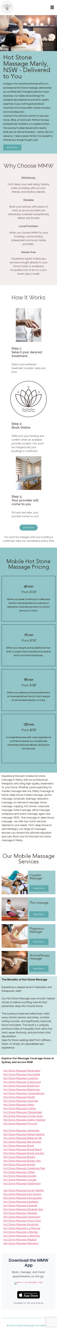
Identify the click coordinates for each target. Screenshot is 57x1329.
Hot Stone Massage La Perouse (21, 1228)
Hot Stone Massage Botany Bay (22, 1160)
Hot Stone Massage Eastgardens (22, 1197)
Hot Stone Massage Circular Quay (23, 1116)
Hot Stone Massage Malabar (20, 1239)
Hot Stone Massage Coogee (19, 1179)
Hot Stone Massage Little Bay (20, 1232)
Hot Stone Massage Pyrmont (20, 1123)
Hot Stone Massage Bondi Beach (22, 1149)
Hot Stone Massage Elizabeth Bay (23, 1209)
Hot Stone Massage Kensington (21, 1216)
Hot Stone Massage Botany (19, 1157)
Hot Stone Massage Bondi (18, 1145)
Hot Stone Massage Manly (18, 1104)
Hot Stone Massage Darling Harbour (24, 1119)
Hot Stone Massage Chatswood (22, 1082)
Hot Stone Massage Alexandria (21, 1130)
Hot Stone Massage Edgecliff (20, 1205)
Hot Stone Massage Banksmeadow (24, 1134)
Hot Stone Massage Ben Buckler (22, 1141)
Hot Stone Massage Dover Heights (23, 1190)
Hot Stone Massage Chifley (19, 1172)
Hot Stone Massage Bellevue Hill (22, 1138)
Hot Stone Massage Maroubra (20, 1243)
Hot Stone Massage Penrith (19, 1097)
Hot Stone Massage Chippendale (22, 1112)
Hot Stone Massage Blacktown (21, 1085)
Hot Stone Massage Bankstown (21, 1089)
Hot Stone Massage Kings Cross (22, 1220)
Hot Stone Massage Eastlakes (20, 1201)
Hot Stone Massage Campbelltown (23, 1093)
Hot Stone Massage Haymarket (21, 1074)
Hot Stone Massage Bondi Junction (23, 1153)
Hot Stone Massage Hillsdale (20, 1213)
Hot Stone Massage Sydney (19, 1108)
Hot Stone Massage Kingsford (20, 1224)
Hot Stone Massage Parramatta (21, 1070)
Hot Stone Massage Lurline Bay (21, 1235)
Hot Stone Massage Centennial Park (24, 1168)
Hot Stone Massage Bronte (19, 1164)
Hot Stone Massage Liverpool (20, 1078)
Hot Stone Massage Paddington (22, 1183)
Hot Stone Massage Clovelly (20, 1175)
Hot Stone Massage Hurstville (20, 1100)
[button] (52, 7)
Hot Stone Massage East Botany (22, 1194)
